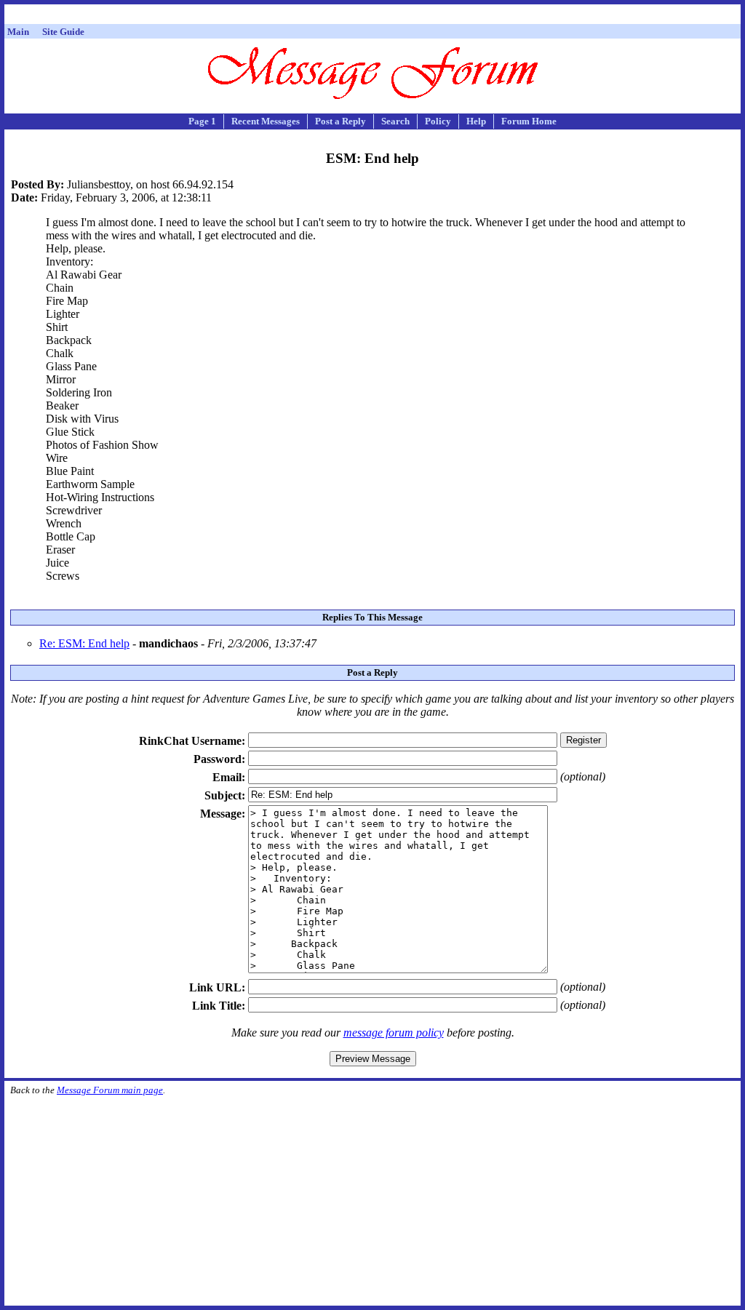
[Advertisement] (372, 16)
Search (395, 121)
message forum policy (393, 1032)
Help (476, 121)
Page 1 (202, 121)
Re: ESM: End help (84, 643)
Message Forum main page (110, 1090)
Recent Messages (265, 121)
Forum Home (529, 121)
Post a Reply (340, 121)
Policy (438, 121)
